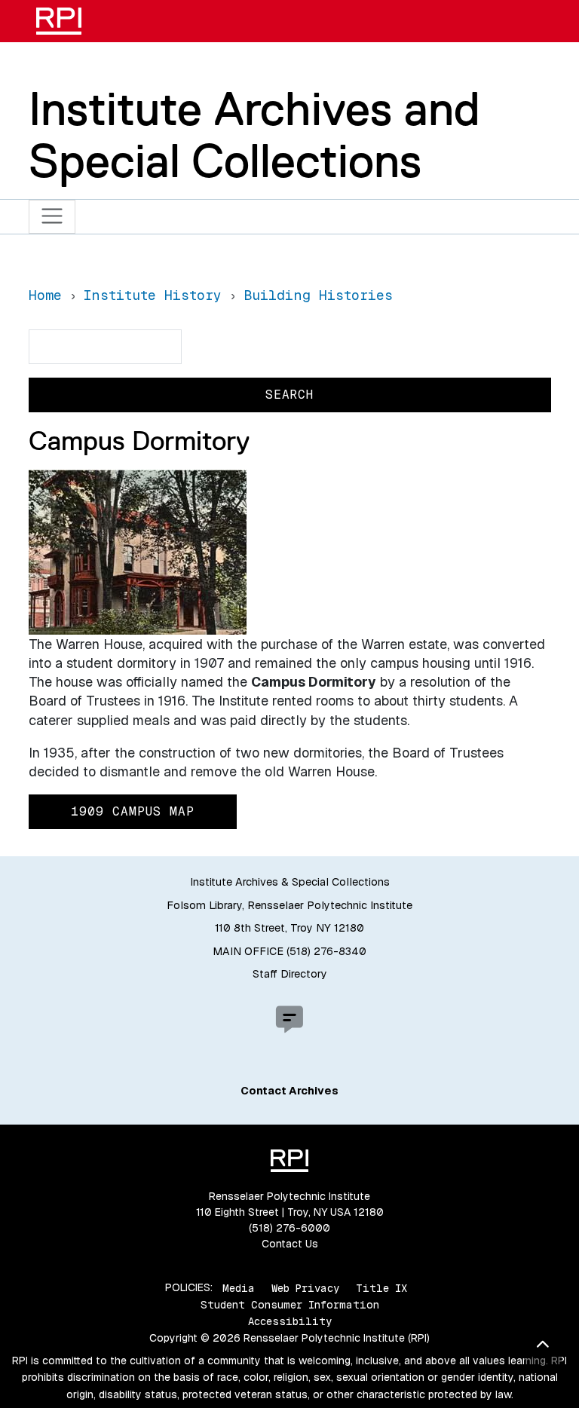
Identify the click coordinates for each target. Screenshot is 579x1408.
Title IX (381, 1287)
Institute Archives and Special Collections (254, 134)
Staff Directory (290, 974)
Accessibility (290, 1321)
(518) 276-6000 (289, 1228)
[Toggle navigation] (52, 217)
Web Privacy (305, 1287)
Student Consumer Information (290, 1305)
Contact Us (290, 1243)
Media (238, 1287)
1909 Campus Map (133, 811)
